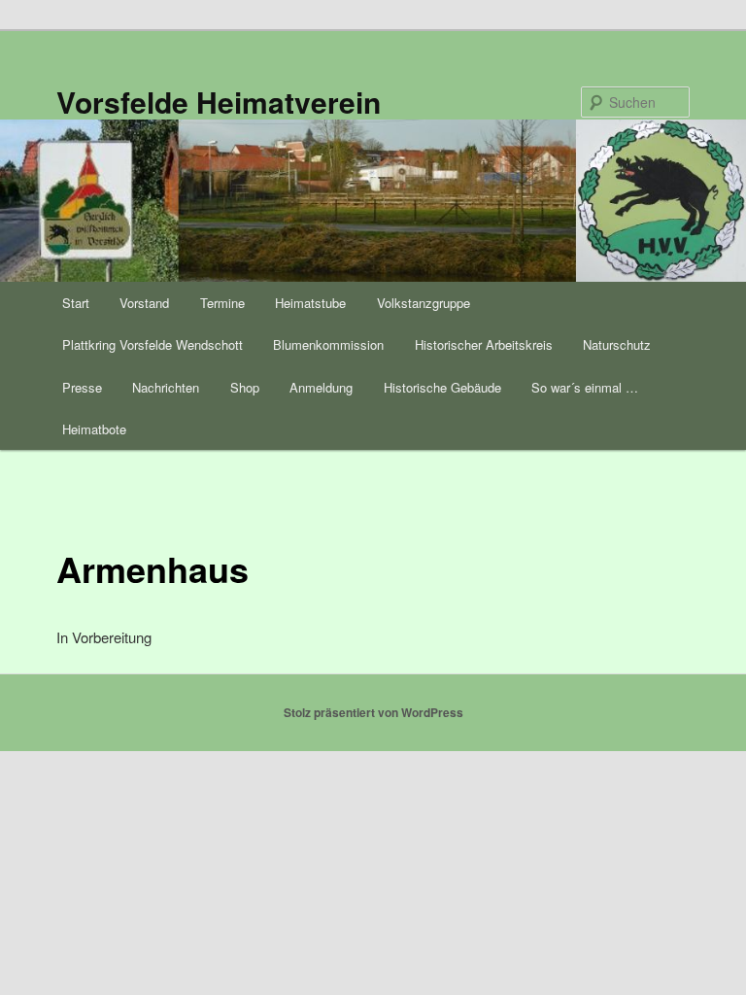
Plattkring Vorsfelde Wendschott (152, 344)
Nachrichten (165, 387)
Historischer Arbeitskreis (484, 344)
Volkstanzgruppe (423, 302)
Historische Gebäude (442, 387)
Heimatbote (94, 429)
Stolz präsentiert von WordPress (373, 712)
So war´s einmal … (584, 387)
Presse (82, 387)
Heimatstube (310, 302)
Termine (222, 302)
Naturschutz (617, 344)
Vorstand (144, 302)
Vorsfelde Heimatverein (218, 101)
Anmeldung (321, 387)
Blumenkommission (328, 344)
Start (75, 302)
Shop (244, 387)
